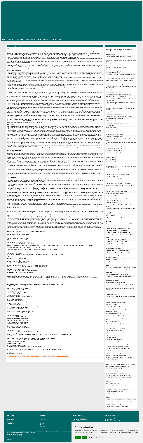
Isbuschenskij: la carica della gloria (114, 341)
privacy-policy (9, 439)
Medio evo (20, 39)
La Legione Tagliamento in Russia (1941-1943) (117, 355)
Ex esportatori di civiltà (111, 272)
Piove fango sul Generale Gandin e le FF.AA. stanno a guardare (121, 267)
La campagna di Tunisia (111, 311)
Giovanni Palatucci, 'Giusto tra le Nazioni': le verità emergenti (120, 78)
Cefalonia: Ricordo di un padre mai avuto (115, 370)
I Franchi (42, 420)
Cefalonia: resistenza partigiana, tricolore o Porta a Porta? (119, 255)
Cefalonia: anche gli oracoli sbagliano (114, 391)
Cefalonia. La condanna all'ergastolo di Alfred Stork (118, 375)
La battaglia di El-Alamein (112, 257)
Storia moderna (30, 39)
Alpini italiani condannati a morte (113, 313)
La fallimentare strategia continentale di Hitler (116, 373)
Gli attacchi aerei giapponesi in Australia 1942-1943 (118, 228)
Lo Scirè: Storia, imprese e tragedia (114, 368)
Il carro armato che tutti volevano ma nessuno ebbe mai (119, 116)
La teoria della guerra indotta (112, 280)
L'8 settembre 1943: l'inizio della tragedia (115, 328)
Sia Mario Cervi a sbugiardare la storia (115, 292)
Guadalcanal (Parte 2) (111, 159)
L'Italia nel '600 (76, 420)
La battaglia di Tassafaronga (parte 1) (114, 155)
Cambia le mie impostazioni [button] (96, 437)
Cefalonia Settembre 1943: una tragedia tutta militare (118, 377)
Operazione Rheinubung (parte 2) (114, 146)
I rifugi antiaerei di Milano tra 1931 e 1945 (115, 172)
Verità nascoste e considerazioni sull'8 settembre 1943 (118, 366)
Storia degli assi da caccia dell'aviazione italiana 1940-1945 (120, 223)
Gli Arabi (41, 422)
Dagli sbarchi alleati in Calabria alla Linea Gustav (117, 274)
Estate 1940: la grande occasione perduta (115, 302)
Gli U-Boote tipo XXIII (111, 120)
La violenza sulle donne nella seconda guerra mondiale (119, 169)
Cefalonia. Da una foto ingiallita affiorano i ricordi (117, 174)
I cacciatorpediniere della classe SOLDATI (115, 118)
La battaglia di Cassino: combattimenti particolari (117, 106)
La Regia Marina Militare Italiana (113, 248)
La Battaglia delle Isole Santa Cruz (114, 164)
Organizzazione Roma (111, 127)
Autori (54, 39)
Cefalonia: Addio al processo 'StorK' (114, 330)
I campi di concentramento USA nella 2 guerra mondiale (119, 357)
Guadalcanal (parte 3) (111, 157)
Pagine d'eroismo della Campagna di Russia (116, 353)
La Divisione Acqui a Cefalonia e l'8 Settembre (116, 217)
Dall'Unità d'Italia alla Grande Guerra (114, 420)
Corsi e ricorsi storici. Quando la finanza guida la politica (119, 326)
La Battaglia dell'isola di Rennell (113, 152)
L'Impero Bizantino (44, 418)
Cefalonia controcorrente (111, 294)
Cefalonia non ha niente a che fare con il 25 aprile (117, 348)
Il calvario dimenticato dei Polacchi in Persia (116, 315)
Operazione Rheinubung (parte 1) (114, 148)
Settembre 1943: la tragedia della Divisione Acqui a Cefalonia (120, 234)
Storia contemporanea (43, 39)
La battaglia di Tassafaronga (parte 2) (114, 150)
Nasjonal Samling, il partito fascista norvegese (116, 309)
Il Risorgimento (108, 419)
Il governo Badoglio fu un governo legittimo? (116, 239)
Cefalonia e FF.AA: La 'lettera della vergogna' (116, 241)
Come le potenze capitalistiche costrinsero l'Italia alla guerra (120, 269)
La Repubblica (10, 422)
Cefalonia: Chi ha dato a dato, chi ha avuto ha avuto (118, 232)
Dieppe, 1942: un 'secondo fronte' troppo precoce (117, 350)
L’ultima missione (110, 332)
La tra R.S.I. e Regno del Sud (115, 323)
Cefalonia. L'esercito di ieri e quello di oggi (116, 189)
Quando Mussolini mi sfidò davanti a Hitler (116, 282)
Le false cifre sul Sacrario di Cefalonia (115, 178)
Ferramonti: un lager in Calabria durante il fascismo (118, 250)
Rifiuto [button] (84, 437)
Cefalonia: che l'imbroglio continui (114, 339)
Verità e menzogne (110, 215)
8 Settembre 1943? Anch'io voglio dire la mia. (116, 230)
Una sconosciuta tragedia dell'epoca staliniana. (117, 406)
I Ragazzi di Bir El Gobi (111, 259)
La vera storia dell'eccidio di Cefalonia (115, 193)
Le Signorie (42, 426)
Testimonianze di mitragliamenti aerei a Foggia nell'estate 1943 (120, 198)
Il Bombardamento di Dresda (112, 195)
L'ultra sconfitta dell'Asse (111, 202)
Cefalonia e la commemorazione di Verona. (116, 243)
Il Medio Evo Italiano (44, 424)
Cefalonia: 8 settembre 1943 (112, 176)
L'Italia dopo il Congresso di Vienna (113, 418)
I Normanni (42, 423)
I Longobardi (43, 419)
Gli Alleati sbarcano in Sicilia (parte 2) (114, 134)
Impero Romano (10, 423)
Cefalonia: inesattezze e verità (113, 393)
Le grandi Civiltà (10, 419)
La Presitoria (10, 418)
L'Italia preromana (11, 420)
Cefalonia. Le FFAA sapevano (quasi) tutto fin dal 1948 (119, 183)
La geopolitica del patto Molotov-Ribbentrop (116, 335)
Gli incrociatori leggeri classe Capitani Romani (116, 123)
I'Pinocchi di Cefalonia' (111, 181)
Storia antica (11, 39)
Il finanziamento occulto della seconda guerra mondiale (119, 362)
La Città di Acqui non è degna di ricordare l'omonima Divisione (120, 364)
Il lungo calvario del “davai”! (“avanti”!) (115, 226)
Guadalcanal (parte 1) (111, 161)
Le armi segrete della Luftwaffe (113, 383)
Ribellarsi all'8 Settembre (111, 89)
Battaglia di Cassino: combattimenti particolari (116, 111)
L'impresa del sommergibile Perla (113, 200)
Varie (59, 39)
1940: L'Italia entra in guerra (112, 321)
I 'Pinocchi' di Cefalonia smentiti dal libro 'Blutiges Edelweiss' (120, 344)
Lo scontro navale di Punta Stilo (113, 246)
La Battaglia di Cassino (111, 304)
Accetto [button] (78, 437)
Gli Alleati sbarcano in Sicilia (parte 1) (114, 136)
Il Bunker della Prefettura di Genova (114, 306)
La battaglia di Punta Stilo (112, 129)
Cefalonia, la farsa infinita (112, 359)
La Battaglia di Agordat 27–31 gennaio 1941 (116, 96)
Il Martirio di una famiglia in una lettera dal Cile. (117, 389)
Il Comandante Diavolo (111, 337)
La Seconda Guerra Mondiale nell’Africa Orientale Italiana (119, 252)
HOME (3, 39)
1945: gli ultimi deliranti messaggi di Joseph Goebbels (118, 94)
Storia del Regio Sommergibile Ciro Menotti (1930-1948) (119, 401)
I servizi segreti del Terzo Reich (113, 92)
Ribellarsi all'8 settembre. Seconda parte (115, 84)
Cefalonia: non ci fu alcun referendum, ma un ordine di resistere (121, 399)
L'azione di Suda (110, 125)
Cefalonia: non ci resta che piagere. (114, 404)
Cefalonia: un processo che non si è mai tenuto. (117, 261)
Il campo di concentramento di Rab (114, 114)
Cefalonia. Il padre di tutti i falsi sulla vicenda (116, 191)
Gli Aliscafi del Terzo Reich (112, 132)
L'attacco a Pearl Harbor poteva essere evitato (117, 346)
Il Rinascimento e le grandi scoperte (80, 418)
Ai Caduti (108, 237)
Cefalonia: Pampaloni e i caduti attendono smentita (118, 300)
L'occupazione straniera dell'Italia (80, 419)
